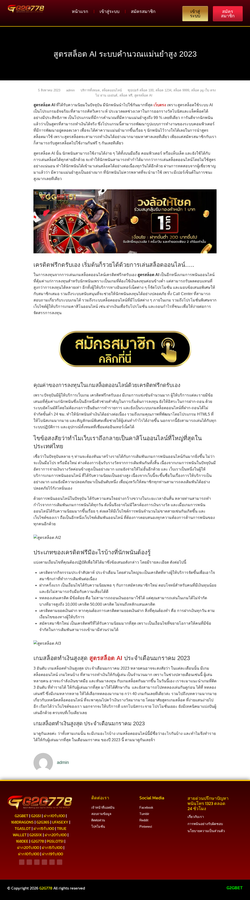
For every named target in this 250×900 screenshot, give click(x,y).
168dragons (22, 822)
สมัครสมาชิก (143, 11)
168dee (22, 841)
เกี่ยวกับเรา (196, 817)
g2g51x (35, 835)
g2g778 (37, 841)
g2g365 (42, 822)
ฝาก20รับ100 (56, 835)
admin (70, 90)
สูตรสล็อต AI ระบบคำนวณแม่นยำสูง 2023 (125, 54)
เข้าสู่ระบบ (109, 11)
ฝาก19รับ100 (52, 854)
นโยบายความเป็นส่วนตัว (206, 831)
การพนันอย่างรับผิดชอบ (205, 824)
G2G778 (45, 888)
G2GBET (235, 888)
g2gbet (21, 816)
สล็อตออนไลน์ (112, 90)
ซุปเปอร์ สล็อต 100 (141, 90)
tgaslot (23, 828)
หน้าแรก (80, 11)
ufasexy (60, 822)
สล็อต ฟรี (125, 95)
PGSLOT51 (55, 841)
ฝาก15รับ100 (43, 828)
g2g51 (36, 816)
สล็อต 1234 (163, 90)
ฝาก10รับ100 (54, 816)
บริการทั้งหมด (90, 90)
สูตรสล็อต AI (143, 95)
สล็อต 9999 (181, 90)
